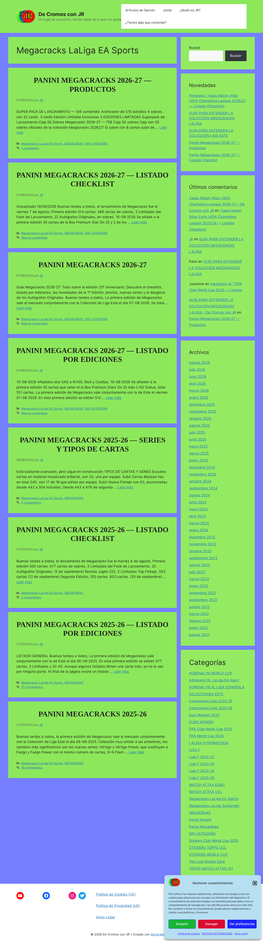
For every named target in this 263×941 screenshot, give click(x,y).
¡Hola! (167, 10)
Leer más (139, 222)
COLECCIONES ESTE (206, 694)
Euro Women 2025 (204, 715)
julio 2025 (197, 432)
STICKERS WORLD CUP (208, 855)
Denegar (211, 924)
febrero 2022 (200, 621)
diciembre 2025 (202, 404)
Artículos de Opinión (140, 10)
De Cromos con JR (61, 14)
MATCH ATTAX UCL (205, 792)
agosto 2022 (199, 607)
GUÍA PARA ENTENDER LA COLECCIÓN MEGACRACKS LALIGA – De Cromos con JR (212, 306)
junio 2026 (197, 377)
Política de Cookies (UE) (116, 894)
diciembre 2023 (202, 537)
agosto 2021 (199, 635)
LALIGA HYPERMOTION (208, 743)
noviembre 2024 (202, 474)
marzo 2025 (199, 453)
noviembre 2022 (202, 593)
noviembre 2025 (202, 411)
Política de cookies (189, 933)
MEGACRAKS (74, 143)
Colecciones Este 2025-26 (210, 708)
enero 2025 (198, 460)
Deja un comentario (34, 237)
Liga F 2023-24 (202, 764)
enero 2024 (198, 530)
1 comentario (30, 148)
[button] (255, 883)
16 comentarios (32, 767)
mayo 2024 (198, 509)
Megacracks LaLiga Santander (214, 806)
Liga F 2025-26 (201, 778)
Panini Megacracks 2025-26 (92, 714)
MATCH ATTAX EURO (207, 785)
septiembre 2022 (203, 600)
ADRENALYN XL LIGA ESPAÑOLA (217, 687)
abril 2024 (197, 516)
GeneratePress (162, 934)
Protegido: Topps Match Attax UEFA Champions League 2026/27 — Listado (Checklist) (217, 101)
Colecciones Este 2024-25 (210, 701)
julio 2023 (197, 572)
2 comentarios (31, 502)
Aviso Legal (241, 933)
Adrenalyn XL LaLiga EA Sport (214, 680)
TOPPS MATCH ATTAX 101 (211, 868)
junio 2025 (197, 439)
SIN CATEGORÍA (96, 143)
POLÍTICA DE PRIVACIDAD (217, 933)
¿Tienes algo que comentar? (146, 22)
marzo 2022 (199, 614)
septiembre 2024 (203, 488)
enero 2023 (198, 586)
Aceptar (182, 924)
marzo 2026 (199, 391)
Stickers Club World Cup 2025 (213, 841)
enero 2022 (198, 628)
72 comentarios (32, 687)
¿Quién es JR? (190, 10)
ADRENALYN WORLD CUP (210, 673)
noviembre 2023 (202, 544)
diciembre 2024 (202, 467)
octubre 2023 (200, 551)
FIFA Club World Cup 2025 (210, 729)
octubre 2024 (200, 481)
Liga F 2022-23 (201, 757)
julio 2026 (197, 370)
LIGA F (194, 750)
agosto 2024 (199, 495)
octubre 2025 (200, 418)
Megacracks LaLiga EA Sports (42, 143)
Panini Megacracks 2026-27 (92, 265)
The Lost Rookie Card (207, 862)
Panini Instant (200, 820)
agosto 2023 (199, 565)
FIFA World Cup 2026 (206, 736)
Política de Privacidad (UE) (118, 906)
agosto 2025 (199, 425)
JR (191, 239)
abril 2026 (197, 384)
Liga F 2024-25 (201, 771)
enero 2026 (198, 397)
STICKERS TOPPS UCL (207, 848)
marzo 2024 (199, 523)
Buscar (194, 48)
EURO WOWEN (201, 722)
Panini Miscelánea (204, 827)
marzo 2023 (199, 579)
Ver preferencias (242, 924)
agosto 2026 (199, 363)
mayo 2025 (198, 446)
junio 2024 (197, 502)
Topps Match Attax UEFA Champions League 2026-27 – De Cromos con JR (217, 204)
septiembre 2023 (203, 558)
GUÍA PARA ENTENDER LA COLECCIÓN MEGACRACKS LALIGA (211, 118)
